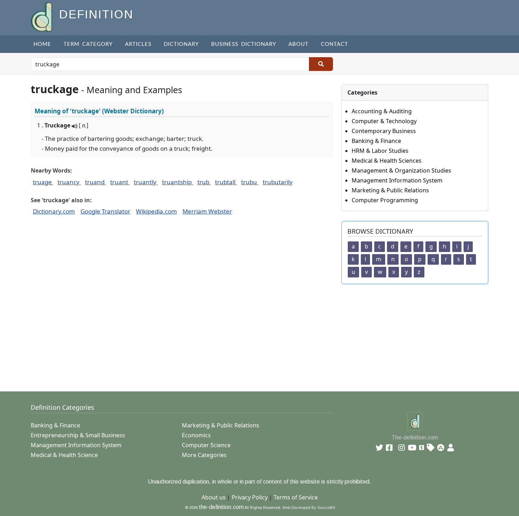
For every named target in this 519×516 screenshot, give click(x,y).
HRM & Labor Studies (380, 151)
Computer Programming (385, 200)
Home (42, 44)
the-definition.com (221, 507)
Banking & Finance (376, 141)
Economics (196, 435)
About (298, 44)
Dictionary (181, 44)
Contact (334, 44)
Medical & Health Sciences (387, 160)
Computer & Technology (384, 121)
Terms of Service (296, 497)
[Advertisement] (242, 333)
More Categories (204, 455)
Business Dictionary (243, 44)
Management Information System (397, 180)
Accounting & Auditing (382, 111)
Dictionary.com (54, 211)
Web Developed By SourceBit (308, 507)
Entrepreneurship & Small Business (78, 435)
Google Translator (105, 211)
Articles (138, 44)
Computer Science (206, 445)
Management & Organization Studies (401, 170)
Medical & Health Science (64, 455)
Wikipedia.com (156, 211)
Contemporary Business (384, 131)
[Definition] (42, 16)
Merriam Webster (207, 211)
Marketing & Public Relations (390, 190)
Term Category (88, 44)
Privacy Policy (250, 497)
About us (214, 497)
